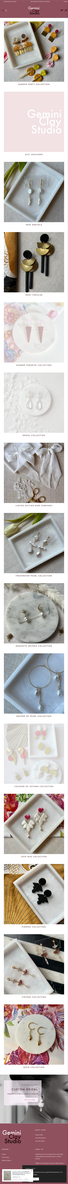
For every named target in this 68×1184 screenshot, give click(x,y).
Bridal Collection (34, 435)
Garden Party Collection (34, 84)
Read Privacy (33, 1174)
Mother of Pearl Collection (34, 716)
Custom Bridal (39, 1135)
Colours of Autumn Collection (34, 786)
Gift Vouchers (34, 154)
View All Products (40, 1141)
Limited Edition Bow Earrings (34, 505)
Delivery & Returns (6, 1160)
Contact (4, 1154)
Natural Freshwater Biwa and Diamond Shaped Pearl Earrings (20, 1060)
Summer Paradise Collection (34, 365)
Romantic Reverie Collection (34, 646)
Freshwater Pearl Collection (34, 576)
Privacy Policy (5, 1157)
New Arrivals (34, 224)
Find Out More (29, 1100)
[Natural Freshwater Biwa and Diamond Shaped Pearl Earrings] (6, 1063)
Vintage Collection (34, 997)
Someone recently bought (20, 1061)
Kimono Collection (34, 927)
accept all (32, 1179)
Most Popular (34, 295)
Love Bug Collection (34, 856)
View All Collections (40, 1138)
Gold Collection (34, 1067)
